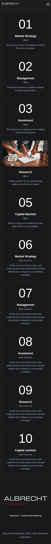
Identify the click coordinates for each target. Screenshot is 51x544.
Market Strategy (25, 36)
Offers (25, 40)
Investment (25, 120)
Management (25, 78)
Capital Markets (25, 214)
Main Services (25, 260)
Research (25, 172)
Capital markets (25, 450)
